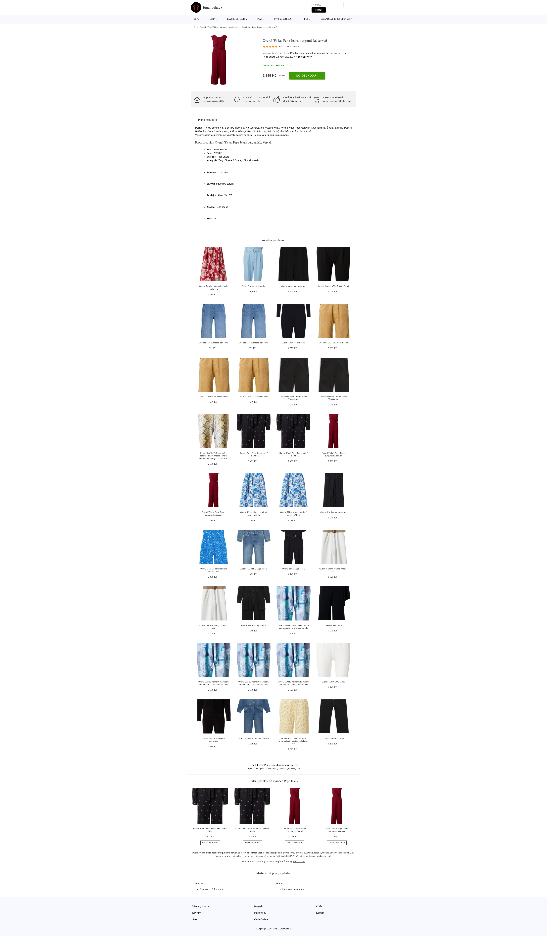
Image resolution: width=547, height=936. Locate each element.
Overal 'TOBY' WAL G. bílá (333, 682)
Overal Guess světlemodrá (253, 286)
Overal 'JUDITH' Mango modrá (253, 569)
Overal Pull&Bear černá (333, 738)
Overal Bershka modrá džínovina (213, 343)
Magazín (258, 906)
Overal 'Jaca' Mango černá (293, 286)
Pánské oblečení (283, 19)
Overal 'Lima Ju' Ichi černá (293, 343)
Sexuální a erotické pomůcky (336, 19)
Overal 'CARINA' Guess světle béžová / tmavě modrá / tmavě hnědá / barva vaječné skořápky (213, 455)
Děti (306, 19)
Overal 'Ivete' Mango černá (253, 625)
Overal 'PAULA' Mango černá (333, 512)
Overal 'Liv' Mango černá (293, 569)
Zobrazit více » (305, 57)
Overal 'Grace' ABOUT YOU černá (333, 286)
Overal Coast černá (333, 625)
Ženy (212, 19)
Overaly (224, 27)
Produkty (203, 27)
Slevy (195, 919)
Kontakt (320, 913)
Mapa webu (260, 913)
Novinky (196, 913)
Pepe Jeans (269, 57)
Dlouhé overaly (234, 27)
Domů (196, 19)
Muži (259, 19)
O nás (319, 906)
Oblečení (216, 27)
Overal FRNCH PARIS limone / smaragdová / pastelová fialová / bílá (293, 741)
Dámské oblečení (236, 19)
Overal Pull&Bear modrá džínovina (253, 738)
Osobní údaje (261, 919)
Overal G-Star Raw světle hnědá (333, 343)
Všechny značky (200, 906)
